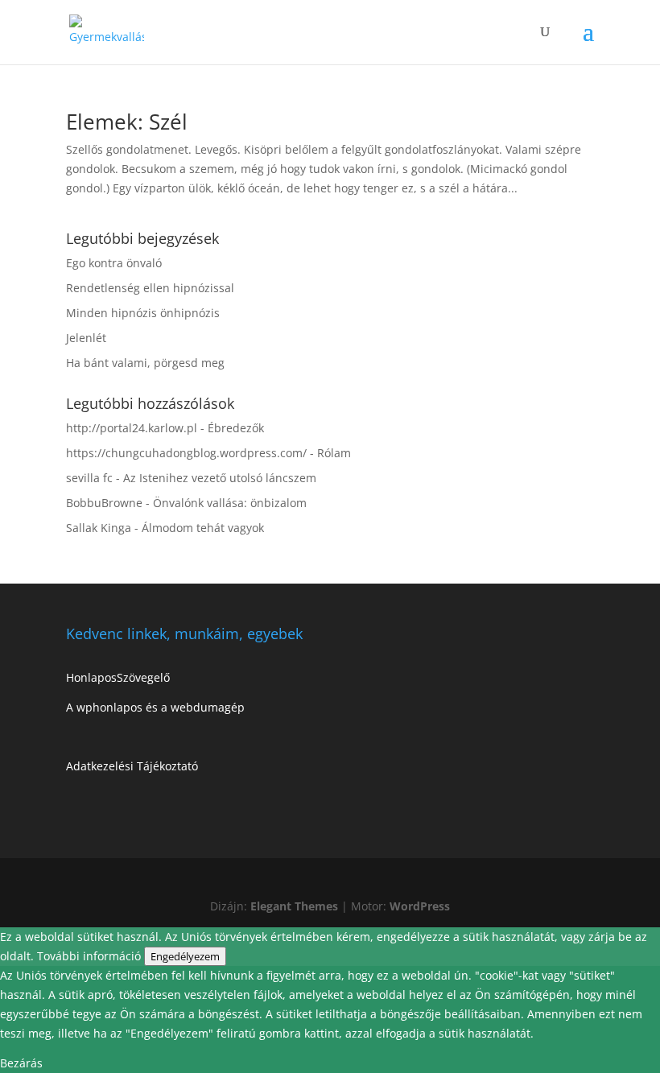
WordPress (420, 906)
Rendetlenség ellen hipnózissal (150, 287)
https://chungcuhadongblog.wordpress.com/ (186, 452)
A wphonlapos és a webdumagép (155, 707)
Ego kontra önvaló (114, 262)
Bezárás (21, 1063)
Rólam (334, 452)
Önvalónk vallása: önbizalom (230, 502)
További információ (90, 956)
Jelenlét (86, 337)
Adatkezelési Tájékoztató (132, 766)
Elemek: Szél (127, 121)
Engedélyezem (185, 956)
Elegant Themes (294, 906)
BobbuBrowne (104, 502)
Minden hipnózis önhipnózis (143, 312)
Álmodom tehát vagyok (203, 527)
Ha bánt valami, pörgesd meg (145, 362)
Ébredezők (236, 427)
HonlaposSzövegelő (118, 677)
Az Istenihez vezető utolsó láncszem (219, 477)
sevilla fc (89, 477)
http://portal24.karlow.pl (131, 427)
